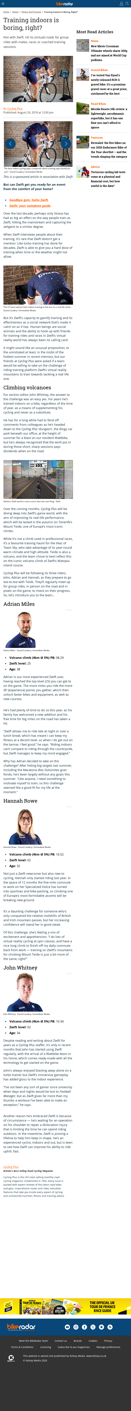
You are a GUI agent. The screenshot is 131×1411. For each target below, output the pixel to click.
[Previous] (10, 143)
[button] (38, 147)
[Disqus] (56, 1251)
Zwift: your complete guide (30, 206)
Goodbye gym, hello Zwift (28, 200)
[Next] (66, 143)
